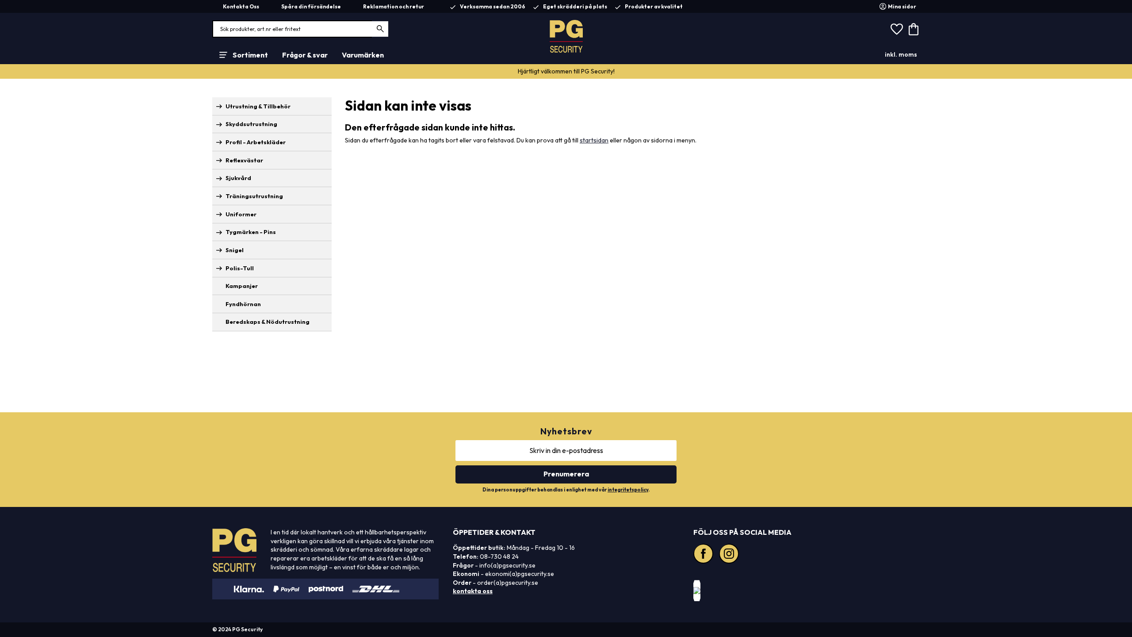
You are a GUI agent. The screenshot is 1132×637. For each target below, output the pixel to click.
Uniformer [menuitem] (241, 214)
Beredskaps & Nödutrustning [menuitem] (268, 321)
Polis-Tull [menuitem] (240, 268)
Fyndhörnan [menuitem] (243, 303)
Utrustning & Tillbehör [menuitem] (258, 106)
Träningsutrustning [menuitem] (254, 196)
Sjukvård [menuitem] (238, 177)
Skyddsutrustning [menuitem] (251, 123)
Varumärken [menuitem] (363, 54)
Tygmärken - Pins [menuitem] (251, 231)
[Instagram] (730, 555)
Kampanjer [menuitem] (242, 285)
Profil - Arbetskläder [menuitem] (256, 142)
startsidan (594, 140)
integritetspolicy (628, 490)
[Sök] (380, 29)
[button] (896, 29)
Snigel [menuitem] (235, 249)
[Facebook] (704, 555)
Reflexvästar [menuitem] (244, 160)
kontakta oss (473, 591)
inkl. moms (901, 54)
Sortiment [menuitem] (250, 54)
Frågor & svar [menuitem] (305, 54)
